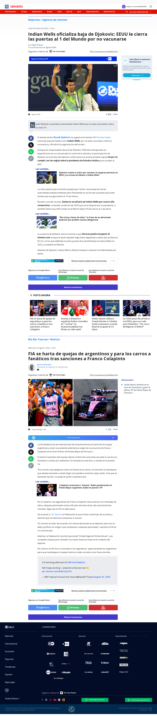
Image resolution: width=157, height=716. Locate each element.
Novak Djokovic (61, 137)
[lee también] (47, 177)
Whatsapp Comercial (97, 700)
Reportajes (10, 682)
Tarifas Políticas (11, 698)
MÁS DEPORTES (109, 12)
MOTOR (69, 12)
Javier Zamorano (44, 364)
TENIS (59, 12)
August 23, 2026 (102, 576)
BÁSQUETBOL (37, 12)
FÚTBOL (24, 12)
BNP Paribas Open (101, 137)
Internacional (11, 643)
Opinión (8, 674)
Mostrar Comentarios (73, 287)
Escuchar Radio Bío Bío (139, 12)
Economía (9, 651)
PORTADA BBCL (10, 12)
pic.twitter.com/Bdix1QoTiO (57, 571)
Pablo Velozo (37, 45)
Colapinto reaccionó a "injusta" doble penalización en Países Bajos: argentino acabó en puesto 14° (85, 486)
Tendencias (10, 666)
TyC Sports (56, 514)
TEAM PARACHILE (92, 12)
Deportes (9, 659)
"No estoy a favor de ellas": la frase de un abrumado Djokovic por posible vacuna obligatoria (85, 218)
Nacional (9, 636)
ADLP (79, 12)
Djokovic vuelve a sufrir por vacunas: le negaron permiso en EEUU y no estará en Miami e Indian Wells (88, 173)
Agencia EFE (51, 47)
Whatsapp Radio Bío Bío (140, 700)
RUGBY (49, 12)
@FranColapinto (76, 562)
